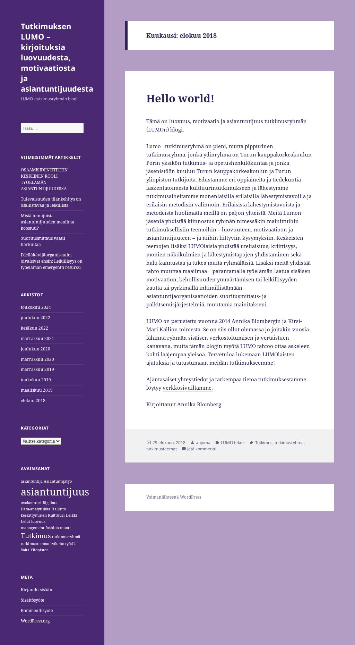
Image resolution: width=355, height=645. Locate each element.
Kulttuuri (56, 515)
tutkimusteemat (35, 543)
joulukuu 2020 (35, 349)
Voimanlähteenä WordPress (173, 497)
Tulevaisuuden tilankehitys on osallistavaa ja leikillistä (51, 202)
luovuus (38, 521)
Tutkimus (36, 535)
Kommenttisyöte (37, 610)
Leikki (71, 515)
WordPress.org (35, 621)
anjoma (203, 442)
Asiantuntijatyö (58, 481)
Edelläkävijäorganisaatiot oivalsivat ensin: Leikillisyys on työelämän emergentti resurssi (52, 261)
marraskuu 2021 (37, 338)
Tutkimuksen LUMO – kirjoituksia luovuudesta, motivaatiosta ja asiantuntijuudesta (57, 57)
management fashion (40, 527)
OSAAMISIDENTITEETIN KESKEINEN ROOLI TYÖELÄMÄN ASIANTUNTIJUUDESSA (44, 179)
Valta (25, 550)
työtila (71, 543)
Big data (50, 502)
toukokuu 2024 (36, 307)
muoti (65, 527)
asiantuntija (32, 481)
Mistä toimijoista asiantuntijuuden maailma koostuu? (47, 222)
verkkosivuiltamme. (188, 387)
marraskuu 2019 (37, 369)
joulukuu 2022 (35, 318)
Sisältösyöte (32, 600)
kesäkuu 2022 (34, 328)
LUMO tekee (233, 442)
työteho (57, 543)
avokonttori (31, 502)
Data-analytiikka (35, 509)
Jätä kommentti (201, 449)
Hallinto (58, 509)
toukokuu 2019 (36, 380)
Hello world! (180, 98)
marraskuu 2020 (37, 359)
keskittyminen (34, 515)
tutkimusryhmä (66, 536)
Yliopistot (39, 550)
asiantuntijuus (55, 492)
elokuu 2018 (33, 401)
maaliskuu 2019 (37, 390)
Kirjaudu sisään (36, 590)
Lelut (25, 521)
